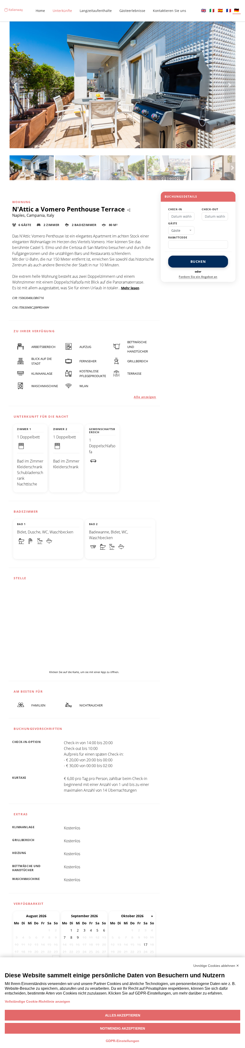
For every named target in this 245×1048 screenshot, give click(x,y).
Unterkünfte (62, 10)
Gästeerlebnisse (132, 10)
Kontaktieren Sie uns (169, 10)
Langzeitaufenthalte (96, 10)
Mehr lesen (130, 288)
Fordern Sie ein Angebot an (198, 277)
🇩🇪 (236, 10)
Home (40, 10)
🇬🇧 (203, 10)
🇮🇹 (211, 10)
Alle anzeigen (145, 397)
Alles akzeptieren (122, 1015)
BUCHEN (198, 261)
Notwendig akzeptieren (122, 1028)
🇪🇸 (220, 10)
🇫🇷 (228, 10)
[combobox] (181, 230)
